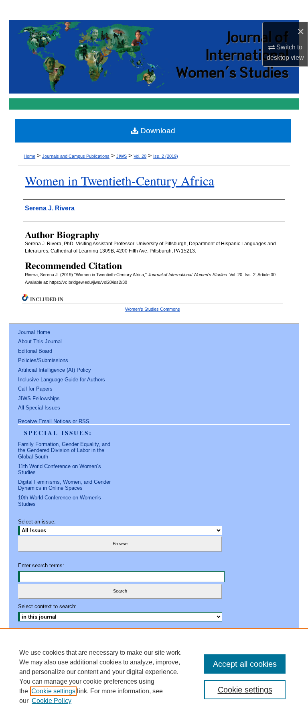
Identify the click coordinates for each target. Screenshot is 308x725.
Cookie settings (53, 691)
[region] (154, 676)
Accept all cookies (245, 664)
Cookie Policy (51, 700)
